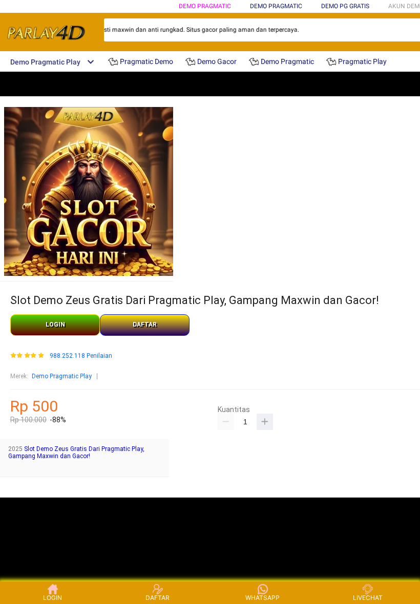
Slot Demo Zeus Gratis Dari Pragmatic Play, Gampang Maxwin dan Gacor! (76, 452)
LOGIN (55, 324)
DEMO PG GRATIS (345, 6)
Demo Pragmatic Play (62, 376)
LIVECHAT (368, 597)
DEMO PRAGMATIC (205, 6)
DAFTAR (145, 324)
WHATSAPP (262, 597)
